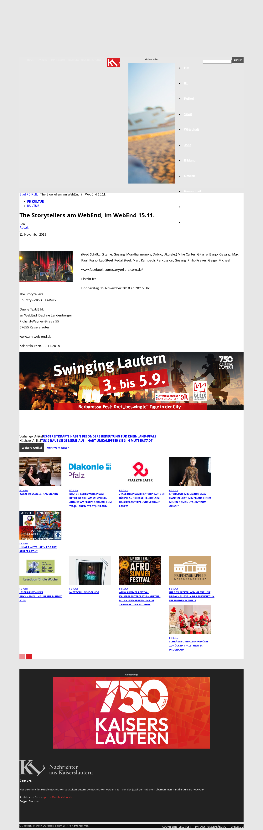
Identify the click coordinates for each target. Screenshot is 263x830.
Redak (23, 227)
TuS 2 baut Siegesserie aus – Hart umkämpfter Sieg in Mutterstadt (96, 440)
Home (30, 60)
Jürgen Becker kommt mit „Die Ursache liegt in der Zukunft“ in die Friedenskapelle (191, 596)
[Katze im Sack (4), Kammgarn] (40, 485)
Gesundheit (192, 191)
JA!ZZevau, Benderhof (84, 592)
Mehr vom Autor (58, 447)
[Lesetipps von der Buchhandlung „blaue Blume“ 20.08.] (40, 583)
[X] (39, 240)
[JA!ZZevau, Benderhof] (90, 583)
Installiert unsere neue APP (188, 789)
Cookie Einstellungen (176, 826)
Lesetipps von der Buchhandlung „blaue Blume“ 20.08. (40, 596)
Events (42, 60)
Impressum (58, 60)
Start (22, 194)
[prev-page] (22, 656)
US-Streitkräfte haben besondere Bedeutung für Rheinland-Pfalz (99, 436)
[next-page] (29, 656)
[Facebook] (25, 240)
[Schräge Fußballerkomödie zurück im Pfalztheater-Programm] (190, 633)
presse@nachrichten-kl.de (59, 797)
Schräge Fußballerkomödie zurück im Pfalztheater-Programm (188, 645)
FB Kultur (33, 194)
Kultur (188, 206)
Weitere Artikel (32, 447)
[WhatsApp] (67, 240)
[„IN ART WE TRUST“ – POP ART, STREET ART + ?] (40, 538)
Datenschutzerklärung (84, 60)
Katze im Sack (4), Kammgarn (38, 494)
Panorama (191, 222)
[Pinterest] (53, 240)
